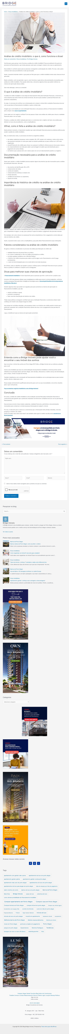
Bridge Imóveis (18, 894)
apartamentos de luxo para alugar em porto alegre (18, 886)
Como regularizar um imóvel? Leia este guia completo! (25, 553)
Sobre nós (41, 993)
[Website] (56, 478)
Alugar (24, 993)
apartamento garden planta (12, 879)
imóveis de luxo (41, 913)
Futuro (18, 913)
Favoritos (33, 993)
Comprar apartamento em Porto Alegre (18, 901)
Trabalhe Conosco (14, 995)
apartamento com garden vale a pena (15, 875)
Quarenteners (25, 928)
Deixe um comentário (10, 59)
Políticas (57, 995)
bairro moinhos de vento (11, 890)
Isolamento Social (47, 916)
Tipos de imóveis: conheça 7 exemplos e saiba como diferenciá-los (28, 562)
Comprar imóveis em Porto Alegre (14, 905)
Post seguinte (62, 444)
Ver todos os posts (8, 531)
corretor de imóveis (27, 909)
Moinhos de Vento (51, 920)
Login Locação (46, 995)
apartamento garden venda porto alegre (34, 879)
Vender (28, 993)
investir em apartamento (33, 916)
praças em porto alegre (11, 928)
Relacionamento (28, 995)
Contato (22, 995)
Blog (37, 993)
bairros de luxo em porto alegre (30, 890)
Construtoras (47, 993)
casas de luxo (30, 894)
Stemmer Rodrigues (37, 928)
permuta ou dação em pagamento (30, 924)
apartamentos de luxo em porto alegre (41, 882)
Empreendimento (8, 912)
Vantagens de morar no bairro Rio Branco (14, 931)
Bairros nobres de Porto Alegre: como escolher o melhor (25, 544)
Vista (42, 931)
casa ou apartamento (20, 110)
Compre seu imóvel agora (55, 905)
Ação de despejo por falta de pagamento (46, 886)
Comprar (20, 993)
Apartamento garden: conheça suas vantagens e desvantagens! (27, 580)
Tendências (50, 928)
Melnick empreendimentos (35, 920)
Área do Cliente (37, 995)
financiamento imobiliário (12, 275)
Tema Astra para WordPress (48, 1026)
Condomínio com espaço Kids (11, 909)
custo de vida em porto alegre (45, 909)
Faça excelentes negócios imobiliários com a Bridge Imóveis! (21, 388)
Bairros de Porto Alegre (16, 541)
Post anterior (6, 444)
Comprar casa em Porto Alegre (46, 901)
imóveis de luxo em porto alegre (13, 916)
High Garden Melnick (28, 912)
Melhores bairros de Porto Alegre (14, 920)
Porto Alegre (47, 924)
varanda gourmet (33, 931)
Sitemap (52, 995)
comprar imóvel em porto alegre (36, 905)
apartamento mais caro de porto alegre (15, 882)
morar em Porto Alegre (10, 924)
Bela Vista (7, 894)
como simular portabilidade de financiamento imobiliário (20, 897)
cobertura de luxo (42, 894)
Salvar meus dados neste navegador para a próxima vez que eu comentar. (26, 483)
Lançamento (58, 916)
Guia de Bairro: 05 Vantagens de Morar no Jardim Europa (25, 571)
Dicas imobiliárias (21, 59)
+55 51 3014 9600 (34, 1003)
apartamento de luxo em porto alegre (39, 875)
